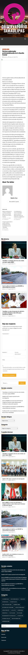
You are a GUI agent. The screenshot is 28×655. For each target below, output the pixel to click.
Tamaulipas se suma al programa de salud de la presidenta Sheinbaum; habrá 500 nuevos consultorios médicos (13, 312)
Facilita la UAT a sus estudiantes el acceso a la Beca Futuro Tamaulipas (13, 411)
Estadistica (13, 601)
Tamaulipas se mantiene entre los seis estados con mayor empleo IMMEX (13, 261)
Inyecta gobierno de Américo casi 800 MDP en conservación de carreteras (13, 286)
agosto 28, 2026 (11, 263)
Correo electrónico (18, 353)
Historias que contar (7, 607)
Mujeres (20, 610)
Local (8, 49)
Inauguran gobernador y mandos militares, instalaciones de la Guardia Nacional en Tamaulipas (7, 224)
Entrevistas (5, 601)
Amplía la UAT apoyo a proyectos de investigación (10, 397)
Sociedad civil (6, 618)
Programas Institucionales (8, 615)
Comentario (5, 333)
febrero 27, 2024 (12, 57)
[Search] (25, 39)
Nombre (4, 352)
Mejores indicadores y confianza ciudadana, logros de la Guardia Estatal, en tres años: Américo (7, 214)
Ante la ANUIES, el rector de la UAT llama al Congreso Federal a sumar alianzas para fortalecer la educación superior (12, 402)
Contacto (3, 640)
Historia (3, 634)
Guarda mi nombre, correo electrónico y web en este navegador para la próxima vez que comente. (14, 369)
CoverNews (10, 652)
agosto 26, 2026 (11, 289)
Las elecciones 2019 (19, 607)
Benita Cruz (6, 57)
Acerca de (3, 637)
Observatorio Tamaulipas (14, 28)
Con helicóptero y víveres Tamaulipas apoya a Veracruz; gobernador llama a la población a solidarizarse (19, 214)
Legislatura (5, 610)
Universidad (5, 475)
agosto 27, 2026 (11, 480)
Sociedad (20, 615)
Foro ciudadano (5, 282)
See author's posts (14, 201)
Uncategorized (16, 618)
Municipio (4, 612)
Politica (12, 612)
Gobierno (4, 49)
